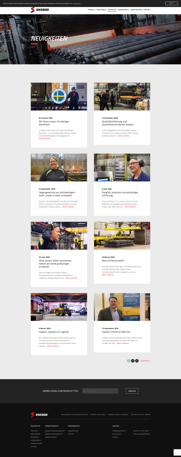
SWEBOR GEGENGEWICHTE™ (54, 434)
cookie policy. (76, 4)
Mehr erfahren (45, 138)
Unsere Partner (136, 10)
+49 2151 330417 (144, 431)
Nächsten (145, 360)
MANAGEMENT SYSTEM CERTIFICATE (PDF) (74, 414)
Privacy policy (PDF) (98, 414)
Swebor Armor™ (51, 437)
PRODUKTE (91, 10)
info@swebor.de (144, 434)
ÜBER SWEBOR (101, 10)
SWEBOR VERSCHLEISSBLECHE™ (55, 431)
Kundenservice (123, 10)
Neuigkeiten (111, 10)
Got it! (171, 3)
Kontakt (146, 10)
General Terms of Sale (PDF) (118, 414)
